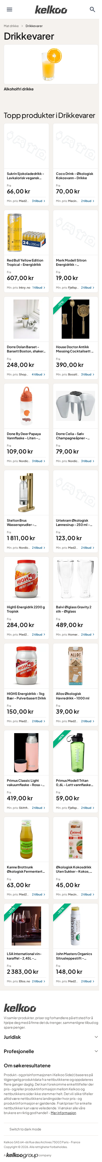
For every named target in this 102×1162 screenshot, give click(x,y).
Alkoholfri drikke (19, 88)
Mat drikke (11, 26)
